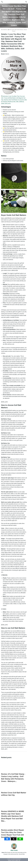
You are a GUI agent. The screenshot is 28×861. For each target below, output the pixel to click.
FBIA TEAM (11, 29)
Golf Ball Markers (19, 29)
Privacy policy (11, 860)
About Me (18, 860)
